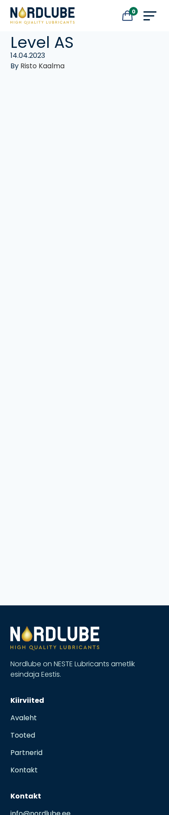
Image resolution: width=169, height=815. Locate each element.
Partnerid (26, 753)
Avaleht (23, 718)
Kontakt (24, 770)
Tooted (22, 735)
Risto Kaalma (42, 66)
